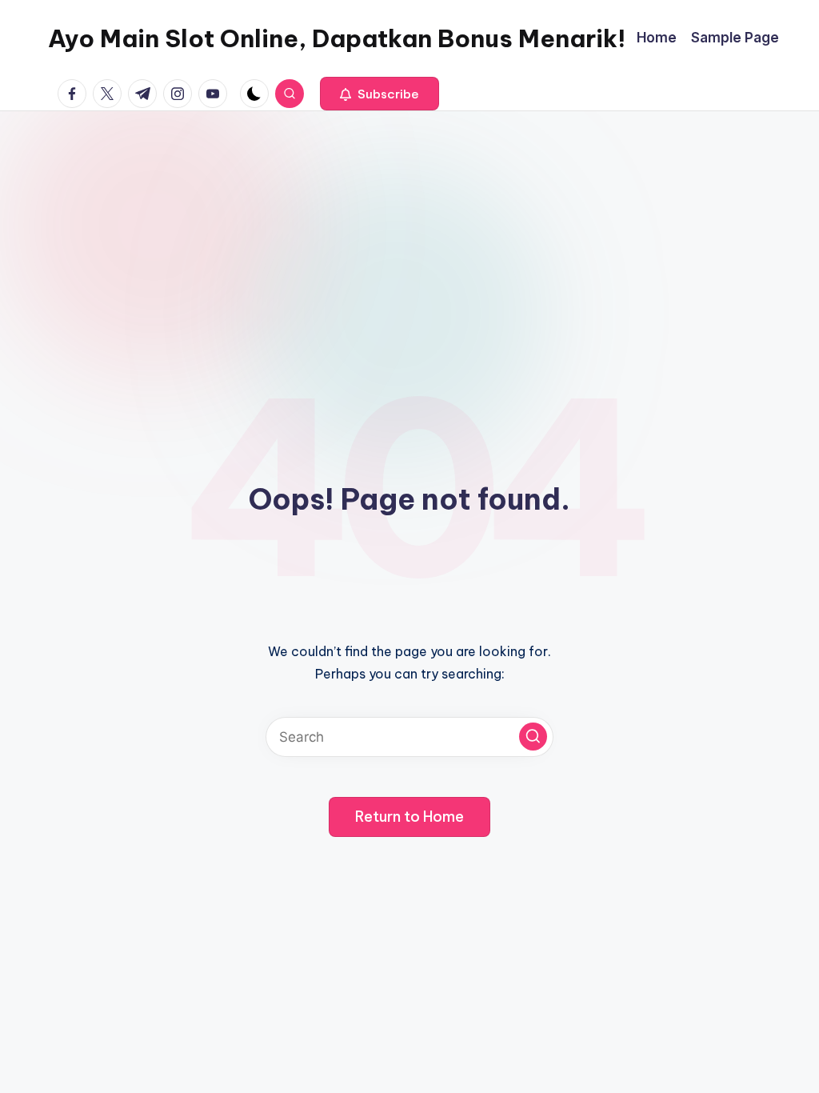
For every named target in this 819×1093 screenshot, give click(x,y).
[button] (379, 93)
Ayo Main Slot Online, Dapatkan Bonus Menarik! (336, 38)
